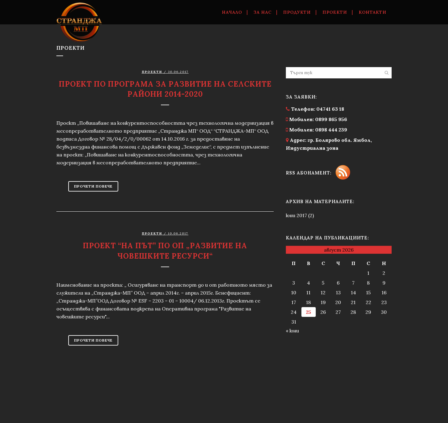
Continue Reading (93, 186)
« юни (292, 331)
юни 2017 (296, 215)
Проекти (152, 233)
